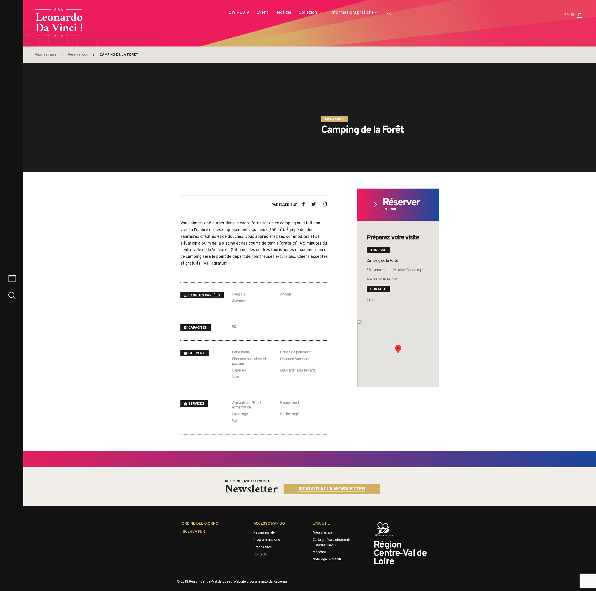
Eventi (263, 12)
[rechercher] (389, 14)
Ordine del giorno (200, 523)
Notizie (284, 12)
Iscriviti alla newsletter (331, 489)
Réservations (78, 54)
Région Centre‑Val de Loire (400, 553)
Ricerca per (193, 531)
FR (566, 15)
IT (579, 15)
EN (573, 15)
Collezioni (308, 12)
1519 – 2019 (238, 12)
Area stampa (322, 532)
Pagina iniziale (45, 54)
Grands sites (263, 547)
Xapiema (280, 581)
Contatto (260, 554)
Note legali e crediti (327, 559)
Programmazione (267, 539)
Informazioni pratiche (352, 12)
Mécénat (319, 552)
